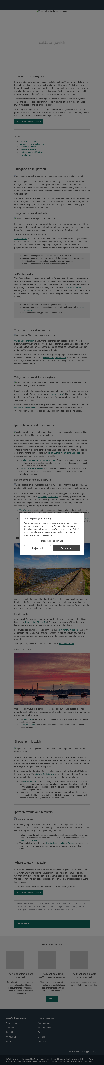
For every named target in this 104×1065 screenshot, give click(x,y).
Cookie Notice (46, 535)
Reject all (37, 548)
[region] (52, 534)
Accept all (66, 548)
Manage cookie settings (52, 541)
